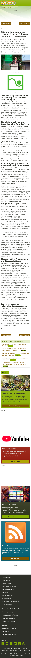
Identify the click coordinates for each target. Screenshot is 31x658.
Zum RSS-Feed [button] (15, 558)
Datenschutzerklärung (9, 634)
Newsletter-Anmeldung (9, 621)
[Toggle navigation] (28, 2)
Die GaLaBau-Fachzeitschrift (10, 609)
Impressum (5, 631)
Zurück (5, 372)
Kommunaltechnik (7, 595)
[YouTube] (7, 643)
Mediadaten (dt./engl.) (9, 628)
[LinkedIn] (15, 643)
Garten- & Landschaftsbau (10, 589)
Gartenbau (5, 592)
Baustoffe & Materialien (9, 586)
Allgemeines (6, 580)
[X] (11, 643)
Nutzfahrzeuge (6, 598)
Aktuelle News (6, 577)
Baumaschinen (6, 583)
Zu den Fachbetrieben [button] (15, 406)
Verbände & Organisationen (10, 601)
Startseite (3, 7)
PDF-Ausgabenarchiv (8, 612)
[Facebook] (3, 643)
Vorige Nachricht (6, 23)
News (9, 7)
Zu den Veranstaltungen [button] (15, 517)
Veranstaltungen (7, 605)
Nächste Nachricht (24, 23)
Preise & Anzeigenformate (10, 615)
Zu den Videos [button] (15, 461)
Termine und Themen (8, 618)
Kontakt (4, 625)
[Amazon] (23, 643)
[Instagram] (19, 643)
